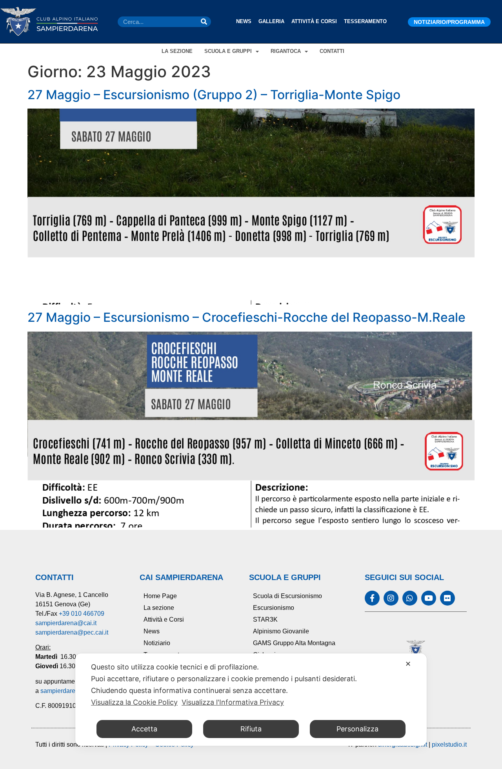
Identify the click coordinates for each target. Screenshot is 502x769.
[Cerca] (204, 21)
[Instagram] (391, 598)
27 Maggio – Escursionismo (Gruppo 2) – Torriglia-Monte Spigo (213, 94)
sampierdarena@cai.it (65, 623)
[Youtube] (428, 598)
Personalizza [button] (357, 729)
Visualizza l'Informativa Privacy (233, 702)
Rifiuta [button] (251, 729)
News (243, 21)
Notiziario (157, 643)
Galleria (271, 21)
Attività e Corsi (314, 21)
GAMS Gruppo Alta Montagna (294, 643)
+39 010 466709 (81, 613)
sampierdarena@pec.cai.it (71, 632)
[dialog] (251, 699)
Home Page (160, 596)
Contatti (332, 51)
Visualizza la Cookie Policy (134, 702)
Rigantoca (286, 51)
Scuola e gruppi (228, 51)
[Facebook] (372, 598)
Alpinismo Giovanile (281, 631)
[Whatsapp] (409, 598)
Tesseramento (365, 21)
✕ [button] (408, 664)
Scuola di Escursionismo (287, 596)
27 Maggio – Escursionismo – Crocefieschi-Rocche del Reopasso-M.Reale (246, 317)
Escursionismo (273, 607)
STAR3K (265, 619)
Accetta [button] (144, 729)
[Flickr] (447, 598)
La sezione (177, 51)
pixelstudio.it (449, 744)
